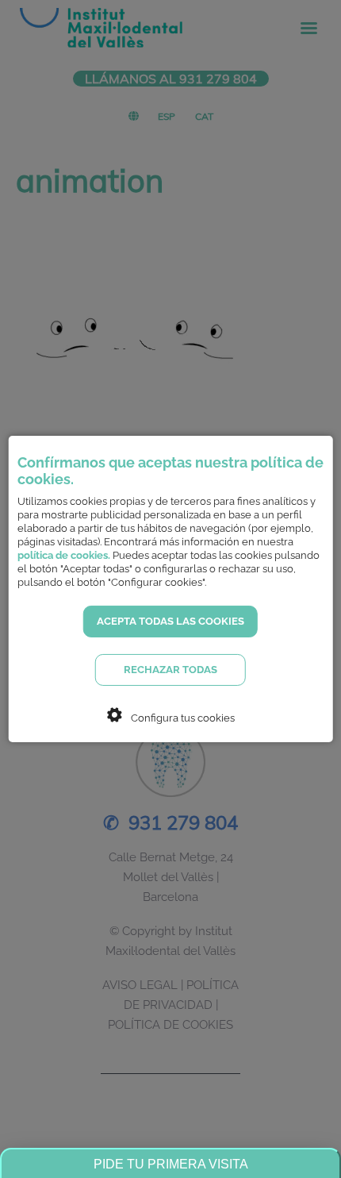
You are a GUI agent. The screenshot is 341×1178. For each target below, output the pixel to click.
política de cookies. (63, 555)
